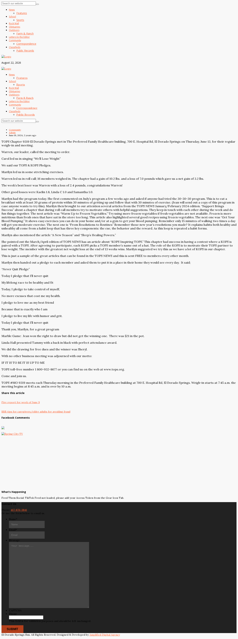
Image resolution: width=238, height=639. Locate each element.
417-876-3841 (19, 510)
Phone (13, 613)
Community (15, 129)
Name (13, 519)
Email (13, 529)
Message (14, 540)
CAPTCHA (15, 610)
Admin (12, 132)
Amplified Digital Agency (104, 634)
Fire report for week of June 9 (20, 402)
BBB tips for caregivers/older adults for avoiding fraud (35, 411)
